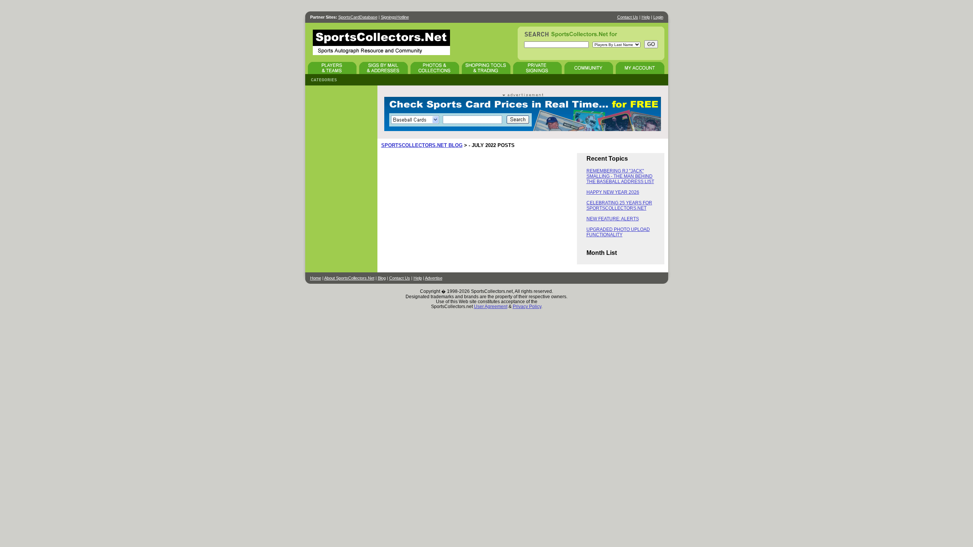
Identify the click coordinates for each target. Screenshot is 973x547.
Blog (382, 278)
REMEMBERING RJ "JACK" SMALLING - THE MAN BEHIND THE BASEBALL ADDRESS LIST (620, 176)
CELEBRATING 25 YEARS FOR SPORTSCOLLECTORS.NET (619, 205)
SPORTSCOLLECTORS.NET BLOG (422, 145)
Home (315, 278)
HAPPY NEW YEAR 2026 (612, 192)
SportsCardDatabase (357, 17)
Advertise (433, 278)
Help (646, 17)
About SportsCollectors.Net (349, 278)
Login (658, 17)
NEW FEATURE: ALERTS (612, 218)
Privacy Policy (527, 306)
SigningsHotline (395, 17)
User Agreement (490, 306)
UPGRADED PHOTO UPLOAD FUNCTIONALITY (618, 232)
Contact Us (627, 17)
